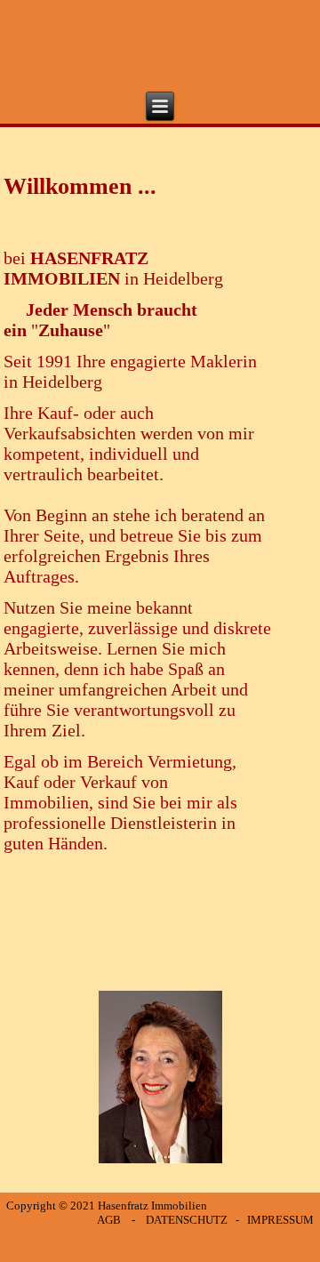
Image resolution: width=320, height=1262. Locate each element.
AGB (109, 1219)
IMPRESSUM (280, 1219)
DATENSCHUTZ (187, 1219)
